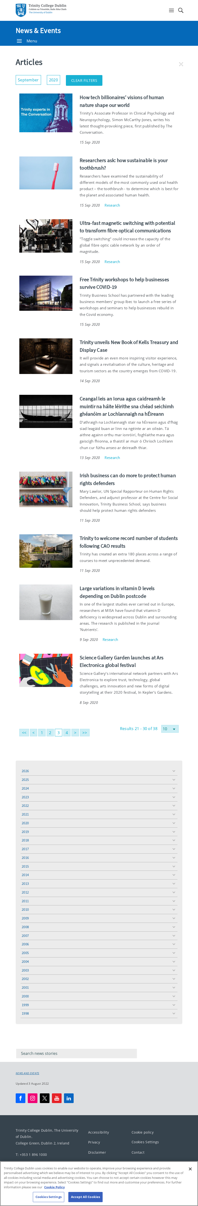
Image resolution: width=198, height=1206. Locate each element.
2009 (25, 918)
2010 (25, 909)
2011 (25, 901)
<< (24, 732)
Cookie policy (143, 1132)
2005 (25, 952)
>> (84, 732)
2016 (25, 857)
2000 (25, 996)
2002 (25, 978)
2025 (25, 779)
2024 (25, 788)
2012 (25, 892)
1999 (25, 1005)
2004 (25, 961)
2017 (25, 849)
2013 (25, 883)
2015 (25, 866)
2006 (25, 944)
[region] (99, 1183)
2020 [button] (54, 79)
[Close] (190, 1169)
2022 (25, 805)
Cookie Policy (54, 1187)
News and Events (27, 1073)
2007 (25, 935)
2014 (25, 874)
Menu (32, 41)
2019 (25, 831)
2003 (25, 970)
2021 (25, 814)
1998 (25, 1013)
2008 (25, 927)
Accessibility (98, 1132)
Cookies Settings (145, 1142)
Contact (138, 1152)
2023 (25, 797)
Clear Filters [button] (87, 79)
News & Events (38, 30)
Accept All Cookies (85, 1197)
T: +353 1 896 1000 (31, 1154)
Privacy (94, 1142)
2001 (25, 987)
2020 (25, 823)
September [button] (29, 79)
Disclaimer (97, 1152)
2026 (25, 771)
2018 (25, 840)
